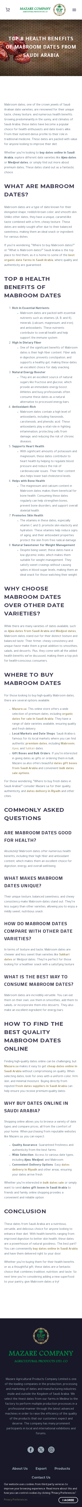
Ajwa (15, 749)
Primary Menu (74, 10)
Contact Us (41, 1477)
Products (62, 1468)
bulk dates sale (53, 1183)
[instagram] (51, 1450)
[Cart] (7, 9)
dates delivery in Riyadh (44, 791)
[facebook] (30, 1450)
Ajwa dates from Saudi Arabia (28, 631)
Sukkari (30, 749)
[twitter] (41, 1450)
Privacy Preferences (15, 1500)
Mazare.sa (19, 709)
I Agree (68, 1500)
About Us (20, 1468)
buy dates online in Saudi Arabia (55, 1249)
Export (41, 1468)
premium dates (36, 744)
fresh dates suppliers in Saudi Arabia (41, 1086)
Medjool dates (66, 631)
